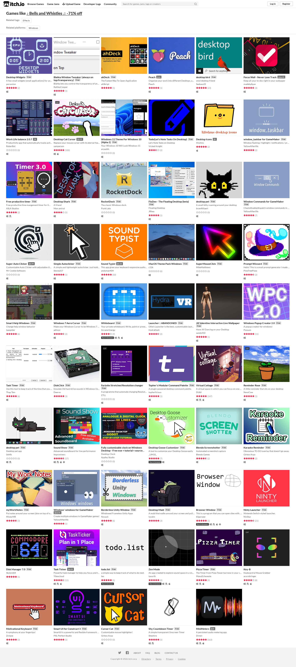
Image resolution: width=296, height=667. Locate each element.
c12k (151, 267)
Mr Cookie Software (15, 270)
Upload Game (73, 3)
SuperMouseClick (206, 263)
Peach (152, 77)
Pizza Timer (202, 569)
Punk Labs (106, 208)
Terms (158, 659)
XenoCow (248, 392)
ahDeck (105, 77)
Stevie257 (58, 270)
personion (11, 84)
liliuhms (200, 142)
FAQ (148, 653)
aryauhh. (105, 149)
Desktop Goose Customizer (164, 447)
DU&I (198, 392)
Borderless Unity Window (115, 509)
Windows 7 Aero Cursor (67, 323)
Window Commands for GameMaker (264, 201)
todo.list (105, 569)
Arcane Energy (108, 330)
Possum (247, 330)
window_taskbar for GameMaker (262, 139)
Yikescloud (59, 576)
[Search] (195, 4)
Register (286, 3)
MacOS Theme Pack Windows (165, 263)
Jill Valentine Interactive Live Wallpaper (218, 323)
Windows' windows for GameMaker (73, 509)
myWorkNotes (14, 509)
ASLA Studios (12, 208)
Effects (26, 20)
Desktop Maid (156, 509)
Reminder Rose (252, 385)
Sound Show (60, 447)
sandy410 (200, 333)
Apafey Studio (108, 457)
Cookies (182, 659)
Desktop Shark (62, 201)
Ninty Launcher (252, 509)
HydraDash (154, 330)
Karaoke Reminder (254, 447)
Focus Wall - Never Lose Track (260, 77)
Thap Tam (10, 392)
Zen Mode (154, 569)
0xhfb (9, 454)
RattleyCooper (61, 87)
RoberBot (10, 146)
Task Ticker (60, 569)
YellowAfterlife (251, 146)
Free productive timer (18, 201)
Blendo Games (203, 454)
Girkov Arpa (249, 454)
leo (102, 576)
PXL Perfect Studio (63, 635)
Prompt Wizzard (253, 263)
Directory (146, 659)
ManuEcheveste (203, 576)
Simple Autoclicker (64, 263)
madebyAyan (250, 84)
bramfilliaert (202, 208)
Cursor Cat (107, 628)
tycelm (152, 516)
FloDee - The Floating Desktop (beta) (169, 201)
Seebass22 (201, 84)
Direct (199, 635)
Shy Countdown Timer (161, 628)
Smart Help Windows (17, 323)
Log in (273, 3)
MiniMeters (202, 628)
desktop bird (203, 77)
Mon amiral (59, 208)
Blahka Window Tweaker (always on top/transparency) (73, 79)
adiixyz (57, 330)
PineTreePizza (250, 270)
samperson (59, 146)
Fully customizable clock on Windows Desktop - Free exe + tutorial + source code (122, 450)
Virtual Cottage (204, 385)
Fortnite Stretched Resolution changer (122, 385)
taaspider (10, 330)
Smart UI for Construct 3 (67, 628)
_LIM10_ (153, 454)
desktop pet (202, 201)
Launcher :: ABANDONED (163, 323)
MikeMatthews (203, 267)
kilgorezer (201, 516)
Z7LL (103, 395)
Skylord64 (11, 572)
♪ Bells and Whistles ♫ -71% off (54, 13)
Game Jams (53, 3)
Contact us (171, 653)
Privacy (169, 659)
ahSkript (105, 84)
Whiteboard (108, 323)
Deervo (57, 392)
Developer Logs (92, 3)
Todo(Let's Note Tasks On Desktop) (168, 139)
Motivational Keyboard (19, 628)
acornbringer (250, 576)
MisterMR (11, 516)
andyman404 (107, 270)
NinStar (247, 516)
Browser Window (206, 509)
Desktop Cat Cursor (65, 139)
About (137, 653)
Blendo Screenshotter (208, 447)
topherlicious (155, 392)
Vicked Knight (155, 146)
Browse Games (35, 3)
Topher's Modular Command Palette (168, 385)
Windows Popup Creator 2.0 (259, 323)
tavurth (152, 576)
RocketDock (108, 201)
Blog (157, 653)
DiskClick (59, 385)
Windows (33, 28)
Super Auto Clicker (16, 263)
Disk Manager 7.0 (15, 569)
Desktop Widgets (15, 77)
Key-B (247, 569)
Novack (104, 516)
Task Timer (12, 385)
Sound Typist (108, 263)
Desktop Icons (204, 139)
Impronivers (59, 454)
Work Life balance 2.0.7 (19, 139)
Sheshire (153, 635)
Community (110, 3)
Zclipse (9, 635)
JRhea (151, 211)
